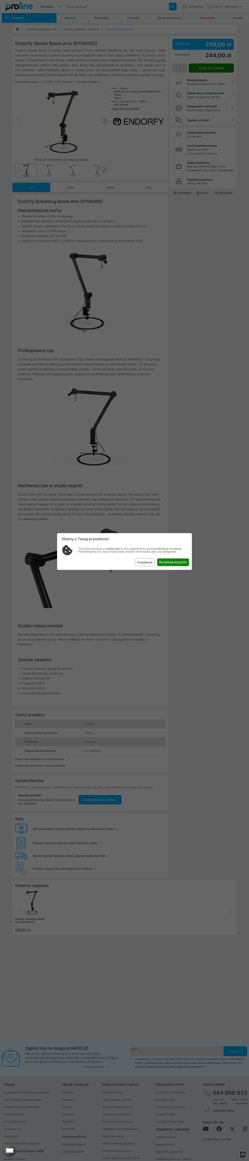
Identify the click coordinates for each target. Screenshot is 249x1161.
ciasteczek (112, 548)
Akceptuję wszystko (173, 562)
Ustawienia (144, 562)
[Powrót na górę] (243, 1154)
